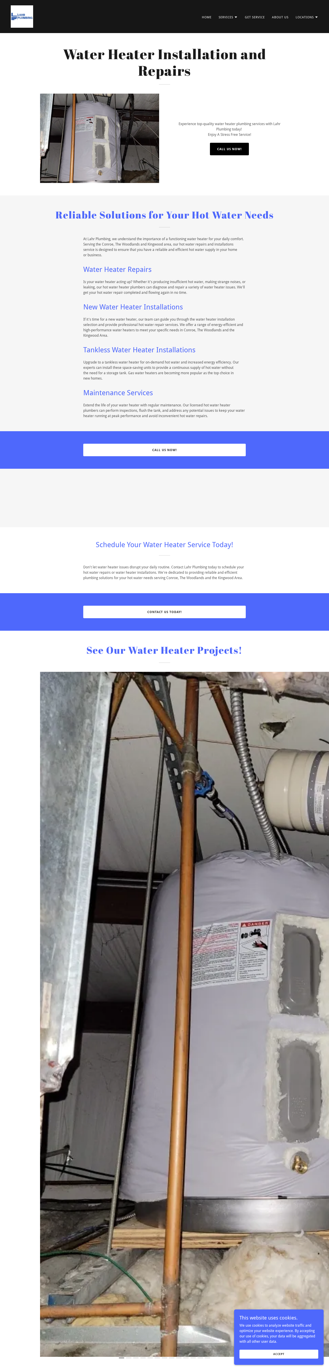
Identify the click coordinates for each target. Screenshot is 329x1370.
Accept (278, 1353)
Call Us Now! (229, 149)
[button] (228, 17)
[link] (22, 16)
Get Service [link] (255, 17)
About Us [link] (280, 17)
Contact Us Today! (164, 612)
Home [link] (207, 17)
